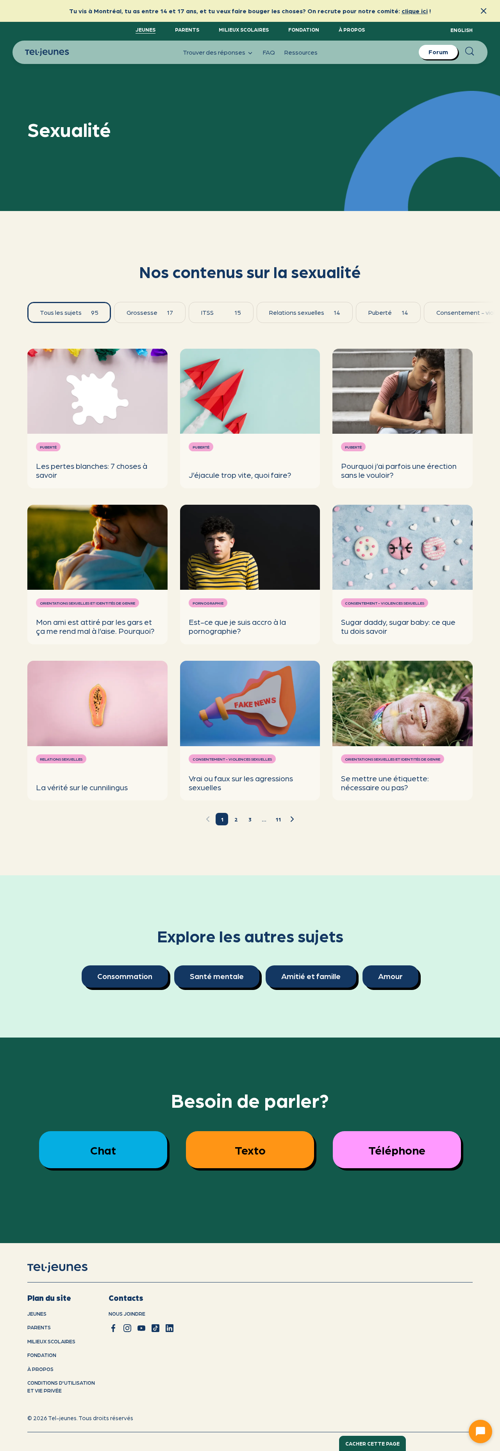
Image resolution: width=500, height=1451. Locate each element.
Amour (390, 976)
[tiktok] (155, 1328)
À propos (352, 29)
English (461, 30)
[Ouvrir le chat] (480, 1431)
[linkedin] (169, 1328)
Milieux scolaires (244, 29)
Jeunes (145, 29)
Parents (187, 29)
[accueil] (67, 1267)
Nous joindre (127, 1313)
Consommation (124, 976)
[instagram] (127, 1328)
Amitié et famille (311, 976)
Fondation (303, 29)
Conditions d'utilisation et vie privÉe (61, 1386)
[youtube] (141, 1328)
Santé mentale (217, 976)
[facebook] (113, 1328)
